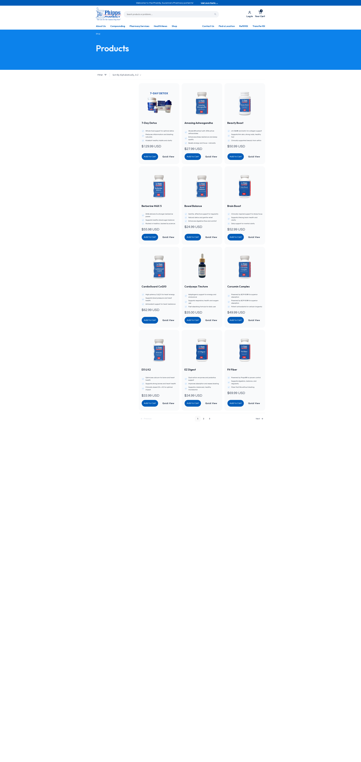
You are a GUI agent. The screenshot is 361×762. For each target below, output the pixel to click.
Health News (160, 26)
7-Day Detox (149, 123)
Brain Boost (234, 206)
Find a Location (227, 26)
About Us (101, 26)
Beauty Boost (235, 123)
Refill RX (243, 26)
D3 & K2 (146, 369)
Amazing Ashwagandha (198, 123)
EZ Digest (190, 369)
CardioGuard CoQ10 (154, 286)
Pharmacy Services (139, 26)
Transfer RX (259, 26)
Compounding (117, 26)
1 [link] (197, 418)
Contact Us (208, 26)
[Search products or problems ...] (215, 14)
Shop (174, 26)
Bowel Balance (193, 206)
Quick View (168, 156)
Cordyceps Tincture (196, 286)
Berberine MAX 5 (152, 206)
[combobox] (171, 14)
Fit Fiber (232, 369)
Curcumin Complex (238, 286)
